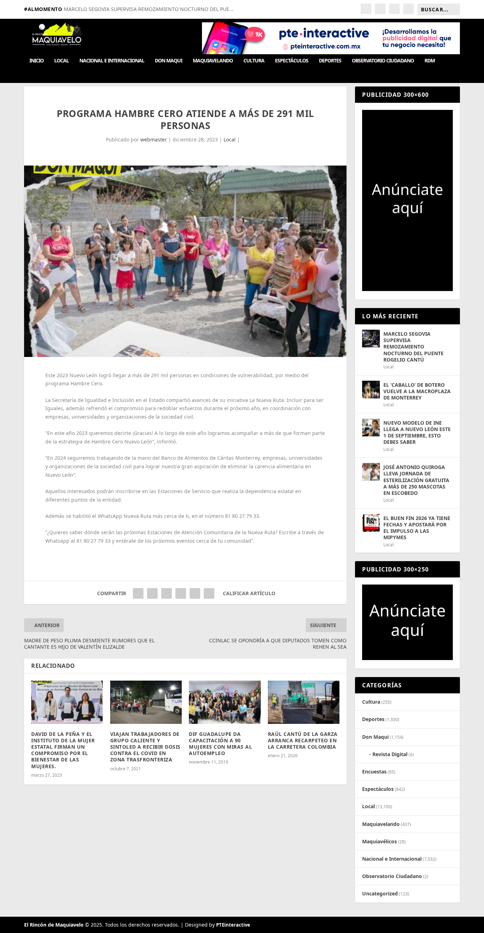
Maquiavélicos (379, 841)
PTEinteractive (233, 925)
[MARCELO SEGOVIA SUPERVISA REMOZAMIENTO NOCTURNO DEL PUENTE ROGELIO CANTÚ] (371, 338)
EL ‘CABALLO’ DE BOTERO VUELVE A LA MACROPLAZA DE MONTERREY (417, 391)
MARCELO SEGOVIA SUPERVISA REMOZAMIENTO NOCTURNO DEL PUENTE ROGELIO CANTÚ (413, 346)
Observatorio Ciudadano (383, 61)
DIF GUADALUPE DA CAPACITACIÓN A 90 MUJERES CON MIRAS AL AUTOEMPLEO (220, 744)
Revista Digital (389, 754)
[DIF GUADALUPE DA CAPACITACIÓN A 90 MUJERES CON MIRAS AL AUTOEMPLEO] (225, 702)
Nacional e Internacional (111, 61)
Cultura (253, 61)
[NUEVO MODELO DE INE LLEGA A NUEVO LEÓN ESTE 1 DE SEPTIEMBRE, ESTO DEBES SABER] (371, 427)
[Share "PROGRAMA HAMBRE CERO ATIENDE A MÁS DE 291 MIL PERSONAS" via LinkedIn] (181, 593)
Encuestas (374, 771)
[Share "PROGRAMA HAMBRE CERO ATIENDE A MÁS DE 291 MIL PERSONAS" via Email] (195, 593)
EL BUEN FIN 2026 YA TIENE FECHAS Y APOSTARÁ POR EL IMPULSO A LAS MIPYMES (416, 528)
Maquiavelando (213, 61)
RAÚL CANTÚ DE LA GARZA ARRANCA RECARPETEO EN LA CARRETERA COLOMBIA (303, 740)
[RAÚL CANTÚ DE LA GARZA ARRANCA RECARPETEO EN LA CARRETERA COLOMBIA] (304, 702)
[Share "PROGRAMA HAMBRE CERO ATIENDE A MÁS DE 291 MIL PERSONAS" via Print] (209, 593)
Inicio (36, 61)
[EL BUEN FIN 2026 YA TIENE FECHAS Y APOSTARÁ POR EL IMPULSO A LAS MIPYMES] (371, 523)
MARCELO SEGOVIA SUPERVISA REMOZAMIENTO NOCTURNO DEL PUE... (148, 9)
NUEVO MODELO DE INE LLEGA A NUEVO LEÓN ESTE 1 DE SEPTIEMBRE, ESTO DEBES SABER (417, 432)
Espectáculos (291, 61)
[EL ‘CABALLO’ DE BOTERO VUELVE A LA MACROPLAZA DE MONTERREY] (371, 389)
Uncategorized (380, 893)
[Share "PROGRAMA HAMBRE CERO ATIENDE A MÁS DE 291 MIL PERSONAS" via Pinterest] (166, 593)
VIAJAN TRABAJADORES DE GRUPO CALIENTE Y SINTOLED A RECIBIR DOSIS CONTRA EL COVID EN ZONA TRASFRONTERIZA (145, 747)
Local (61, 61)
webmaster (153, 139)
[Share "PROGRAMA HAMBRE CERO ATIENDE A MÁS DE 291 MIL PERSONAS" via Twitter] (152, 593)
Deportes (330, 61)
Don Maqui (168, 61)
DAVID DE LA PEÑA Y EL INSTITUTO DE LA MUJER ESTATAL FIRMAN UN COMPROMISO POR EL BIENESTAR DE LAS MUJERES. (63, 750)
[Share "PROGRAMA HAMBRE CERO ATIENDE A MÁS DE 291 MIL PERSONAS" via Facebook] (138, 593)
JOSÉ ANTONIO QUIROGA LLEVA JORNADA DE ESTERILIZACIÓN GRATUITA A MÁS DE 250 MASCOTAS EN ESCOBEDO (416, 480)
